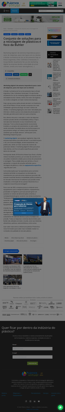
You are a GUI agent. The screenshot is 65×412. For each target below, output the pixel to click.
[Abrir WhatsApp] (60, 407)
